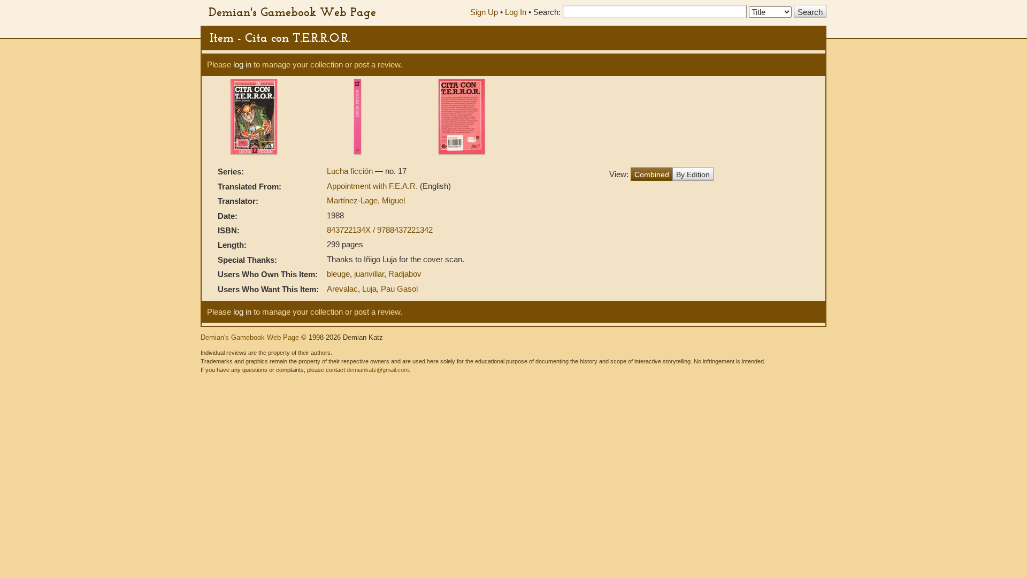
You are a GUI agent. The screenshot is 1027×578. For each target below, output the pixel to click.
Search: (547, 12)
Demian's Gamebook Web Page (292, 11)
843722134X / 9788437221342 (380, 229)
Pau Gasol (399, 288)
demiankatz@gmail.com (378, 370)
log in (242, 64)
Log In (515, 12)
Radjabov (404, 273)
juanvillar (369, 273)
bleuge (338, 273)
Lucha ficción (351, 171)
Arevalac (342, 288)
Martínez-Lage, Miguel (366, 200)
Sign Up (484, 12)
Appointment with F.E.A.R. (373, 186)
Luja (369, 288)
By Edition (693, 174)
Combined (651, 174)
